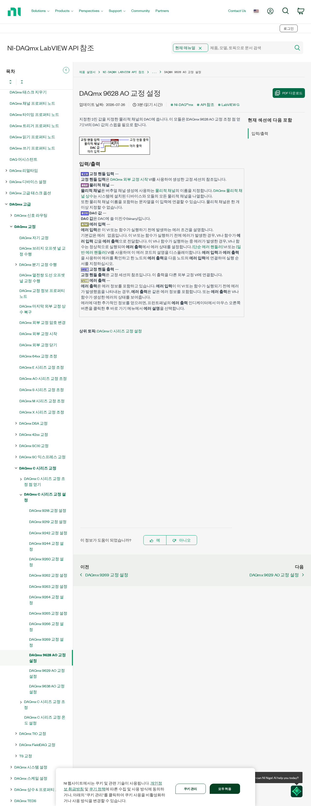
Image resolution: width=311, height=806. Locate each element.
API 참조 (207, 104)
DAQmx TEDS (25, 800)
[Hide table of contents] (66, 70)
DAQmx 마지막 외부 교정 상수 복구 (42, 308)
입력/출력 (259, 133)
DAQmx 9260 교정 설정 (46, 561)
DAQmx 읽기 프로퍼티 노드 (32, 136)
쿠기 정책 (97, 789)
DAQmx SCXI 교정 (34, 445)
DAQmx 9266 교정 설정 (46, 626)
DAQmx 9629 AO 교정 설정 (47, 673)
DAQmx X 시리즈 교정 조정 (41, 411)
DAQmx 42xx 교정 (33, 434)
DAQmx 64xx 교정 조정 (38, 355)
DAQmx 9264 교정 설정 (46, 599)
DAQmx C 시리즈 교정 (37, 467)
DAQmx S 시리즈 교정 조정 (41, 389)
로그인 (289, 28)
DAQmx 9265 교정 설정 (48, 613)
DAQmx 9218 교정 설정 (47, 510)
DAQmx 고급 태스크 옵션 (30, 192)
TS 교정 (25, 755)
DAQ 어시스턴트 (23, 159)
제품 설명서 (87, 72)
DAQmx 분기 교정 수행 (38, 264)
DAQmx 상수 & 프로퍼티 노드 (38, 789)
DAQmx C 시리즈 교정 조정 (44, 704)
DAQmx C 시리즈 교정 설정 (45, 496)
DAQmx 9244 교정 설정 (46, 546)
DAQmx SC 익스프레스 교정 (42, 456)
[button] (200, 48)
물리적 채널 (165, 190)
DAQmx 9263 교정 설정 (48, 586)
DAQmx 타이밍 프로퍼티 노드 (34, 114)
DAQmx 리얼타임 (23, 170)
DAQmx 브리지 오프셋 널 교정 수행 (42, 250)
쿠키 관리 (190, 788)
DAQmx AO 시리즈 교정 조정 (43, 378)
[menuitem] (40, 12)
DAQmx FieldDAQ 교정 (37, 744)
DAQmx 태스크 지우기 (28, 91)
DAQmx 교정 (25, 226)
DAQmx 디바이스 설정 (27, 181)
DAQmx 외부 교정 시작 (38, 333)
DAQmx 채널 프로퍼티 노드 (32, 103)
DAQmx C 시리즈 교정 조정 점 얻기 (44, 481)
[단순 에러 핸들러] (207, 246)
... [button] (154, 72)
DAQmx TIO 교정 (32, 733)
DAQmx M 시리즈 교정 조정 (42, 400)
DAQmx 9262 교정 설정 (48, 575)
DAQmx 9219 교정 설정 (48, 521)
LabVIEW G (230, 104)
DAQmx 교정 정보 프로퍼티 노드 (42, 293)
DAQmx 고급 (20, 203)
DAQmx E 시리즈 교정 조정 (41, 367)
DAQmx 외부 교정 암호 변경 (42, 322)
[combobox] (231, 47)
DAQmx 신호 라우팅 (30, 215)
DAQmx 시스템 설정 (30, 766)
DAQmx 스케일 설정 (30, 778)
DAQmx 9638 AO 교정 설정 (47, 688)
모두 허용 (225, 788)
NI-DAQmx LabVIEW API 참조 (123, 72)
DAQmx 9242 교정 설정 (48, 532)
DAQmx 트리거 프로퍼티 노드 (34, 125)
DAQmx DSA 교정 (33, 423)
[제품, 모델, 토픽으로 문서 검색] (297, 47)
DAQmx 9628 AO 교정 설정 (47, 657)
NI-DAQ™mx (183, 104)
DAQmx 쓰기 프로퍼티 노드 (32, 147)
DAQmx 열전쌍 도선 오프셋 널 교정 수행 (42, 277)
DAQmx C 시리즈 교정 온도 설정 (44, 719)
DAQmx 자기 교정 (34, 237)
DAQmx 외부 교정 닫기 (38, 344)
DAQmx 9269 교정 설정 (46, 642)
